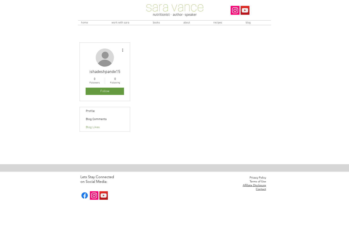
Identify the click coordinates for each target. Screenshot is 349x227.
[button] (254, 185)
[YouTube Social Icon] (245, 10)
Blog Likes (93, 127)
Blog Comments (96, 119)
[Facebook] (84, 195)
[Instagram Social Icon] (235, 10)
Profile (90, 111)
